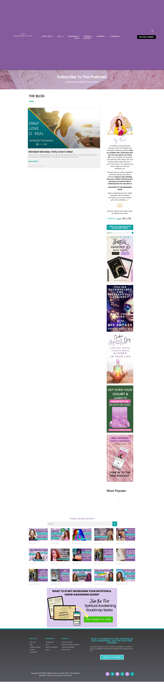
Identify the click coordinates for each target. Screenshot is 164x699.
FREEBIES (87, 36)
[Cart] (152, 31)
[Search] (132, 233)
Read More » (34, 161)
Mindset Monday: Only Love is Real (51, 151)
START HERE (46, 36)
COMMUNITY (115, 36)
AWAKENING (73, 36)
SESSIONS (87, 38)
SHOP (77, 38)
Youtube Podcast (91, 82)
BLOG (59, 36)
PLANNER (100, 36)
